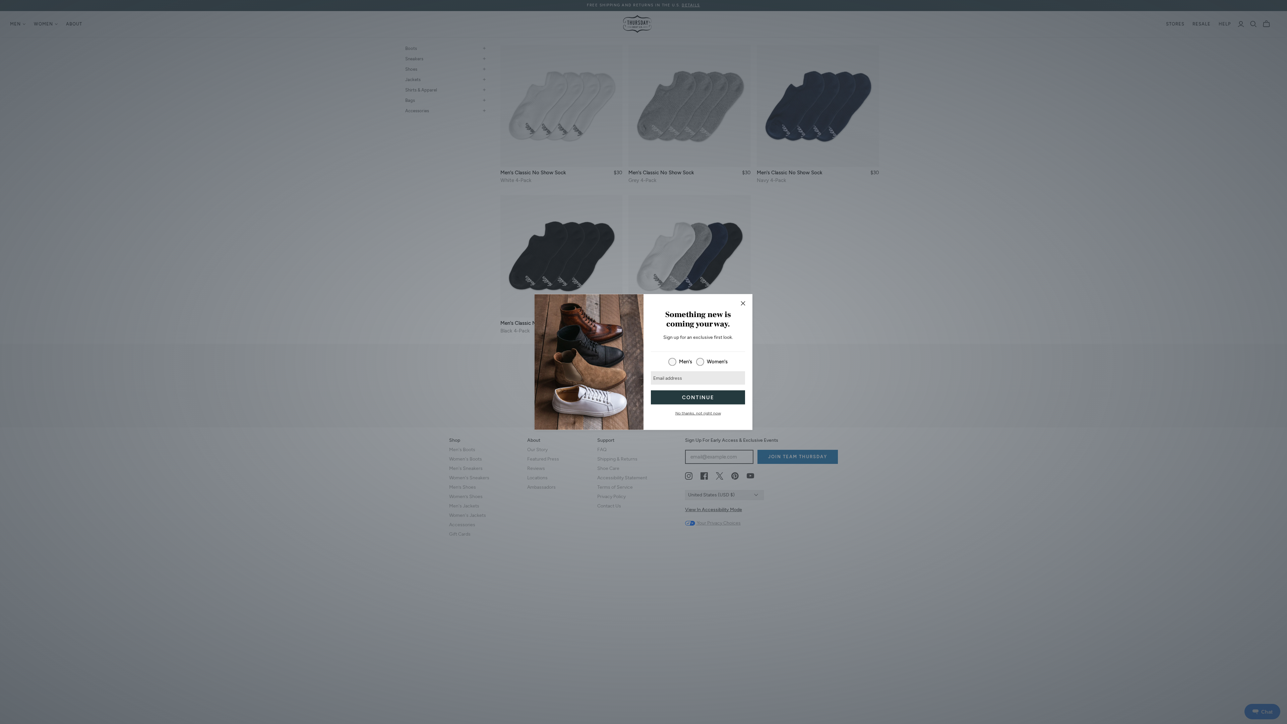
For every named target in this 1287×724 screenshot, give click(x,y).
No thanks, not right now (698, 413)
